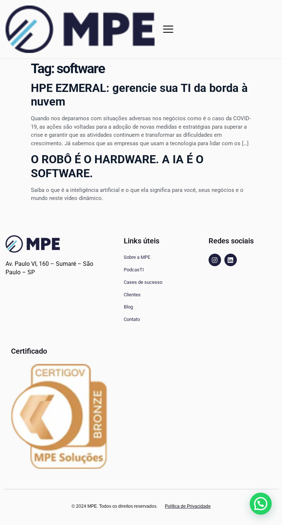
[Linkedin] (230, 260)
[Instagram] (215, 260)
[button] (168, 29)
